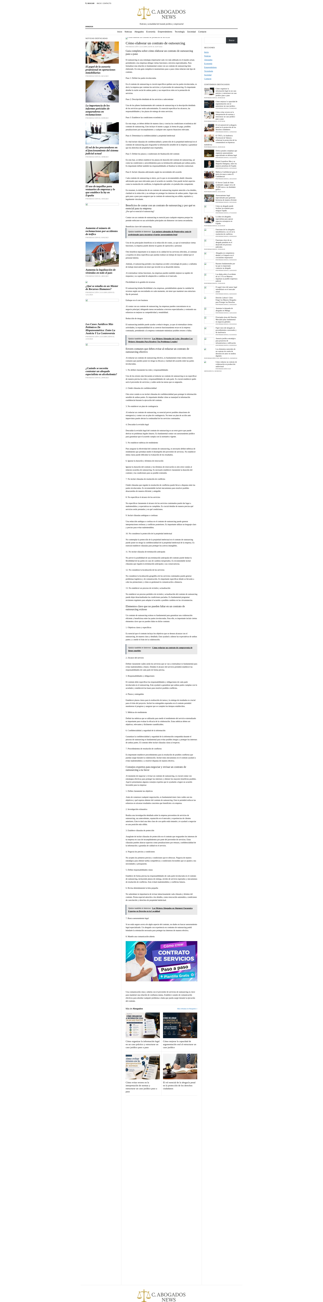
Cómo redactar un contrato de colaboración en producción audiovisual (226, 364)
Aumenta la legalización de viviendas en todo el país (101, 271)
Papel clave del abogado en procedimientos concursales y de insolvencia (226, 330)
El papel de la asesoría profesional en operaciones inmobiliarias (100, 69)
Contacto (107, 3)
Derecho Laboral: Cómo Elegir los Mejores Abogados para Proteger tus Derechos (226, 300)
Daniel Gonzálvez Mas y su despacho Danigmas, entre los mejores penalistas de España (226, 163)
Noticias (128, 32)
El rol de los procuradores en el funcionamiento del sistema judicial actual (102, 150)
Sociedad (191, 32)
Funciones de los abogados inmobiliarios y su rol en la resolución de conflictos (225, 232)
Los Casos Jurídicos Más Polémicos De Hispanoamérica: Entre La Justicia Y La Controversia (100, 329)
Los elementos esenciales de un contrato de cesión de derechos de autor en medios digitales (226, 352)
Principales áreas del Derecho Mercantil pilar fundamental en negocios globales (226, 319)
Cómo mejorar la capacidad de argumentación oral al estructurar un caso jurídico (179, 1044)
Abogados (139, 32)
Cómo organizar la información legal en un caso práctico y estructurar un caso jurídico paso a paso (142, 1044)
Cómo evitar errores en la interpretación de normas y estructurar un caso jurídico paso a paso (141, 1087)
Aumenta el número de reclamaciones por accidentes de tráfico (102, 231)
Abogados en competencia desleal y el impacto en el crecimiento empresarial (225, 255)
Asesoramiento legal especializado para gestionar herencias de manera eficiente (226, 198)
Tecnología (180, 32)
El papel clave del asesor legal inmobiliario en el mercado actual (226, 289)
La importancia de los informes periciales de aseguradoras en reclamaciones (98, 110)
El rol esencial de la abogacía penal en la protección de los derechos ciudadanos (179, 1085)
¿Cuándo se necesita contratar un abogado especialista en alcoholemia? (101, 371)
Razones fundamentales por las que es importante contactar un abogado (225, 266)
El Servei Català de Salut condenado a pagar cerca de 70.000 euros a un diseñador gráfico (226, 186)
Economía (150, 32)
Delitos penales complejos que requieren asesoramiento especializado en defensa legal (226, 153)
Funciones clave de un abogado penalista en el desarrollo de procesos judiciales (224, 243)
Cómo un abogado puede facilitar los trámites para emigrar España (224, 208)
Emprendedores (165, 32)
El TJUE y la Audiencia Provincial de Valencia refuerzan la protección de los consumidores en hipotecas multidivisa (220, 140)
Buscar (231, 40)
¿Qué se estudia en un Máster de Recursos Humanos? (102, 288)
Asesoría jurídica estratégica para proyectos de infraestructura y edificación (226, 341)
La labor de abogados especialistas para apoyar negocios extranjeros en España (224, 220)
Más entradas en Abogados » (187, 1009)
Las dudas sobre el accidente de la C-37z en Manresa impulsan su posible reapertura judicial (226, 277)
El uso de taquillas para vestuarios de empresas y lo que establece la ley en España (100, 191)
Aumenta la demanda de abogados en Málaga (224, 309)
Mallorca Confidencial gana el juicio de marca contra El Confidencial (226, 174)
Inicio (99, 3)
